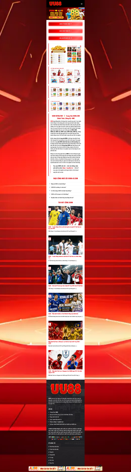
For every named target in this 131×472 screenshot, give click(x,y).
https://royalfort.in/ (67, 168)
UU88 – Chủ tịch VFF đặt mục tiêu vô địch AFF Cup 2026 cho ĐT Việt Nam (65, 286)
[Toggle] (49, 183)
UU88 (49, 398)
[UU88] (55, 4)
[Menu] (82, 4)
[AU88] (47, 468)
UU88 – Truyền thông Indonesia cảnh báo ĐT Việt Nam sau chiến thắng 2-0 (64, 257)
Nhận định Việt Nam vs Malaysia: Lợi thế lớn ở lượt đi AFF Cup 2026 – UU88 (64, 342)
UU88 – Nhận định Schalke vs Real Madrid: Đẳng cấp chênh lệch (63, 313)
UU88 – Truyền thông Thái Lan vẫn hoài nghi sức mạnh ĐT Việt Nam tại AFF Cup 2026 (64, 227)
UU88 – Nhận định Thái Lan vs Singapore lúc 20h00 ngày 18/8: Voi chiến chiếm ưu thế (65, 371)
